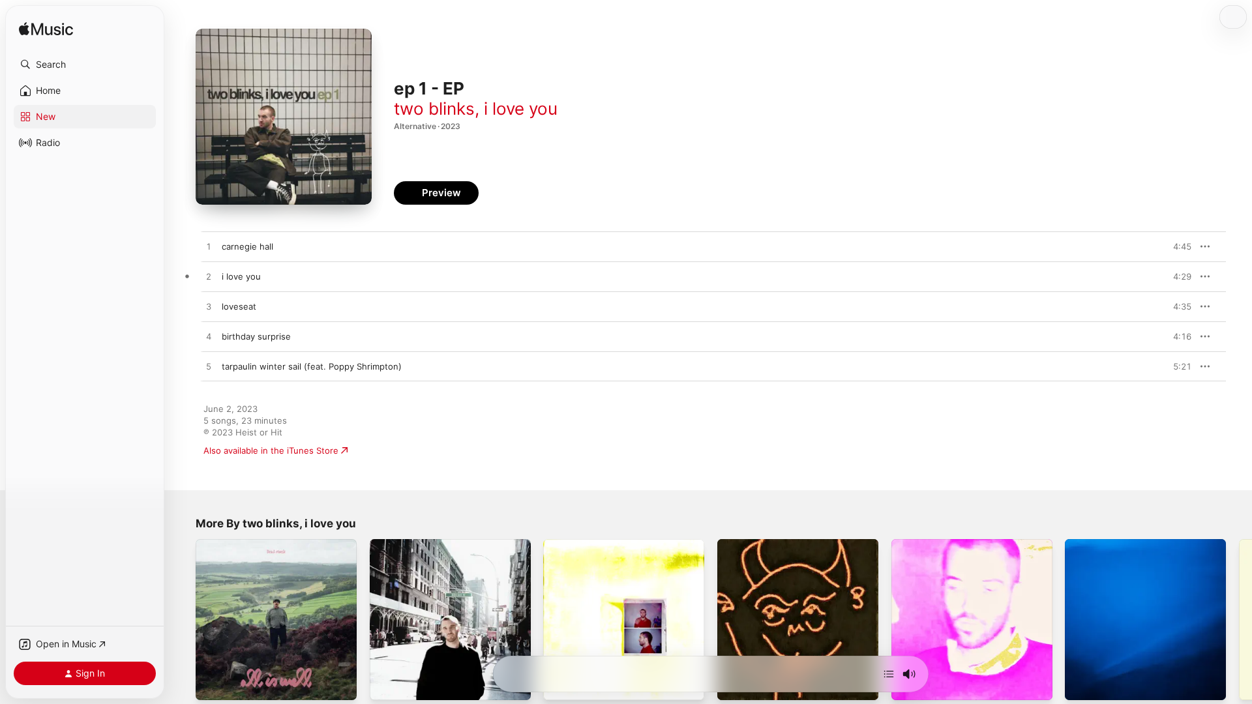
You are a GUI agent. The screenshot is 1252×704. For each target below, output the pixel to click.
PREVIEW (1177, 246)
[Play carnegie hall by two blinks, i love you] (209, 247)
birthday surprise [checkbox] (256, 336)
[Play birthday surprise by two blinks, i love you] (209, 337)
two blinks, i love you (476, 108)
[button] (84, 64)
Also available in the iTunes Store (270, 450)
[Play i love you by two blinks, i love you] (209, 277)
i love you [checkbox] (241, 276)
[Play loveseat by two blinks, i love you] (209, 307)
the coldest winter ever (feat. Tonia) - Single (1142, 549)
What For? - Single (928, 544)
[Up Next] (889, 674)
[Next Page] (1239, 619)
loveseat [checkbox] (239, 306)
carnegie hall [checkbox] (247, 246)
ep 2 (379, 544)
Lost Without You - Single (248, 544)
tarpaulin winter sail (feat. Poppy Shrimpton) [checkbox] (312, 366)
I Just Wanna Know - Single (598, 544)
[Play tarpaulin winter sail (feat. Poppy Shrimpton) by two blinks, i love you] (209, 367)
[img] (46, 29)
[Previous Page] (182, 619)
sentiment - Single (754, 544)
